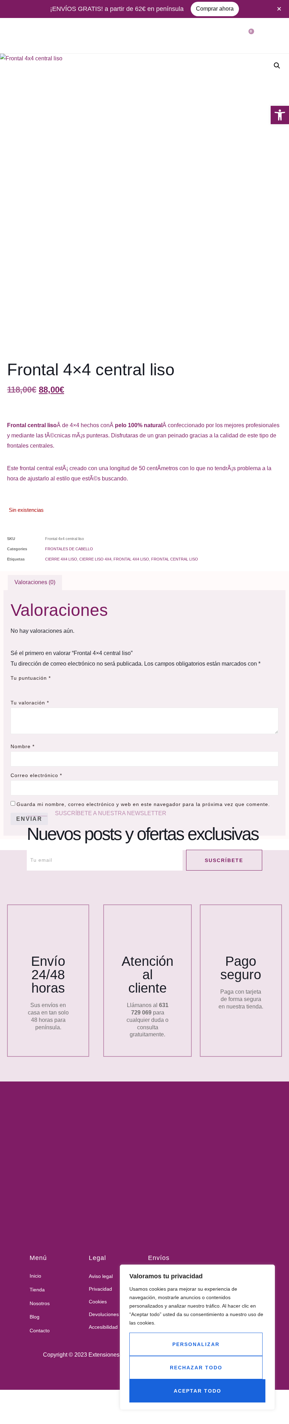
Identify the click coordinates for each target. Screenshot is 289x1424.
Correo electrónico (36, 775)
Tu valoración (30, 702)
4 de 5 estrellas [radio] (44, 687)
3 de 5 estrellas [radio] (34, 687)
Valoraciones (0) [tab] (34, 582)
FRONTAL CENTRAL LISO (174, 559)
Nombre (23, 746)
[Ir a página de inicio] (18, 36)
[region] (197, 1337)
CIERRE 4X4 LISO (61, 559)
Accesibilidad (103, 1327)
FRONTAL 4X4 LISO (131, 559)
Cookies (98, 1301)
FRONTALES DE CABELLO (69, 549)
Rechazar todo (196, 1367)
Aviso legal (101, 1276)
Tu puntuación (31, 677)
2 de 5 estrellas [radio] (24, 687)
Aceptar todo (197, 1391)
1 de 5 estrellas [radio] (15, 687)
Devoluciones (104, 1314)
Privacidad (100, 1289)
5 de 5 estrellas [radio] (54, 687)
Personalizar (196, 1344)
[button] (280, 115)
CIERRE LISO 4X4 (95, 559)
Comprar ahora (215, 9)
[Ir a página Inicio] (129, 1174)
